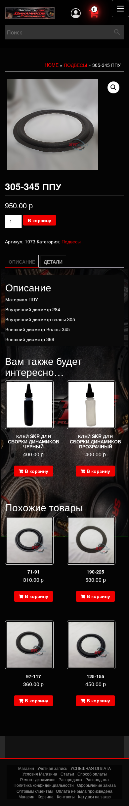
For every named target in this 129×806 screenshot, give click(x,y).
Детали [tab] (53, 261)
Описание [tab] (22, 261)
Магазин (26, 768)
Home (52, 65)
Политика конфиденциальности (44, 785)
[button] (113, 87)
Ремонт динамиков (37, 779)
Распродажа (70, 779)
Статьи (67, 774)
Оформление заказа (96, 785)
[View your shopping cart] (101, 12)
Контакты (66, 796)
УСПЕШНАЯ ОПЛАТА (90, 768)
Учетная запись (52, 768)
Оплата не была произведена (84, 791)
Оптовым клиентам (35, 791)
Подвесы (75, 65)
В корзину (39, 220)
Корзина (46, 796)
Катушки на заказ (94, 796)
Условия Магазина (39, 774)
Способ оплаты (92, 774)
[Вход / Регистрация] (75, 13)
